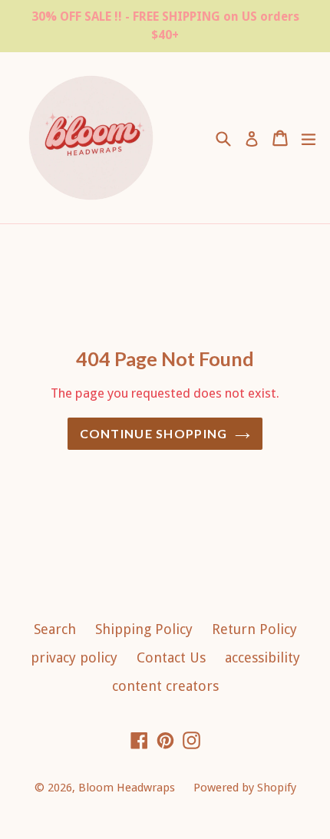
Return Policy (254, 629)
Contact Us (171, 657)
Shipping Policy (144, 629)
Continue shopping (154, 433)
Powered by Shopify (244, 787)
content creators (165, 686)
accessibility (262, 657)
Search (55, 629)
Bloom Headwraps (128, 787)
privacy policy (74, 657)
